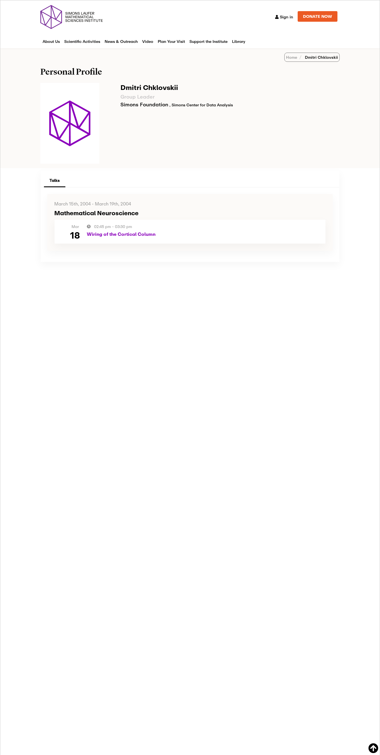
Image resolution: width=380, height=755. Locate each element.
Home (291, 57)
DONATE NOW (317, 16)
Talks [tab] (55, 180)
